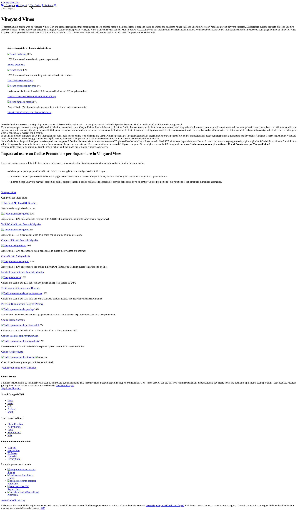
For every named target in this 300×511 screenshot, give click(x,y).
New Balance (14, 432)
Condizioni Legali (65, 385)
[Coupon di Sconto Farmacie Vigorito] (15, 229)
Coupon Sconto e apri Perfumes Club (19, 335)
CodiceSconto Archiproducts (15, 256)
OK (43, 508)
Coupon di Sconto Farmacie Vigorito (19, 240)
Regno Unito (14, 489)
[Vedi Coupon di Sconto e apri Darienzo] (11, 277)
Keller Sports (14, 427)
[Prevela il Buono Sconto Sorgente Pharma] (21, 293)
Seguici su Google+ (11, 388)
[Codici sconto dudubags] (17, 54)
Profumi (11, 409)
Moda (10, 400)
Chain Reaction (15, 424)
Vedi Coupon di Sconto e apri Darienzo (20, 288)
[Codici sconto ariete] (15, 70)
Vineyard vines (8, 192)
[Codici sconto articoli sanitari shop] (22, 86)
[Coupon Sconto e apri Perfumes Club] (20, 325)
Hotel (10, 403)
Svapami (12, 447)
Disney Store (14, 459)
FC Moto (12, 453)
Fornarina (12, 456)
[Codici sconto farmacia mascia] (20, 101)
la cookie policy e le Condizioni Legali (165, 505)
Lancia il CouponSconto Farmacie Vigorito (22, 272)
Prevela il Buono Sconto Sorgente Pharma (22, 304)
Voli (10, 406)
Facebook (8, 203)
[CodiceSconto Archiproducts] (13, 245)
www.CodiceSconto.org (13, 500)
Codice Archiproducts (12, 351)
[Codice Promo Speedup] (17, 309)
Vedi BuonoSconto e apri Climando (18, 367)
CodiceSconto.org (10, 2)
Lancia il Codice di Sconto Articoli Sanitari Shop (32, 96)
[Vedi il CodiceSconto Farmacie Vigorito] (15, 213)
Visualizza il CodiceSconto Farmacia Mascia (29, 112)
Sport (10, 412)
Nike (10, 435)
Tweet (20, 203)
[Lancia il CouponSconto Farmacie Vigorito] (15, 261)
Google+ (32, 203)
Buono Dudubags (16, 64)
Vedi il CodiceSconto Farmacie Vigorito (21, 224)
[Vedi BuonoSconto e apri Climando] (18, 357)
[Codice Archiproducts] (20, 341)
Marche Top (14, 450)
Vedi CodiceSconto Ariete (20, 80)
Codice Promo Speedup (13, 320)
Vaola (10, 429)
